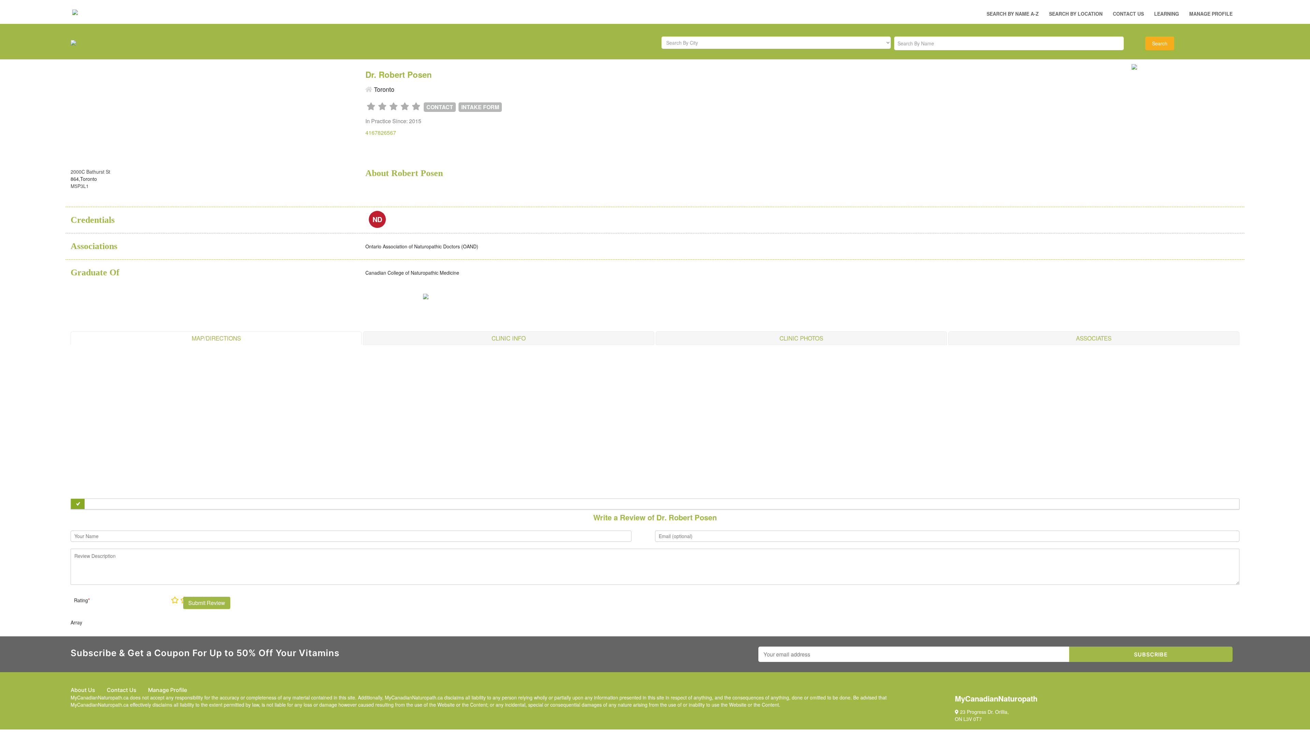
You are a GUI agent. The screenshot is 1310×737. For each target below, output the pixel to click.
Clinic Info (509, 338)
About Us (83, 690)
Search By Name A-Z (1013, 13)
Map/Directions (216, 338)
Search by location (1076, 13)
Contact (439, 107)
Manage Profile (1211, 13)
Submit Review (206, 603)
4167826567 (380, 132)
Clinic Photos (801, 338)
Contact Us (1128, 13)
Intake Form (480, 107)
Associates (1093, 338)
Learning (1166, 13)
